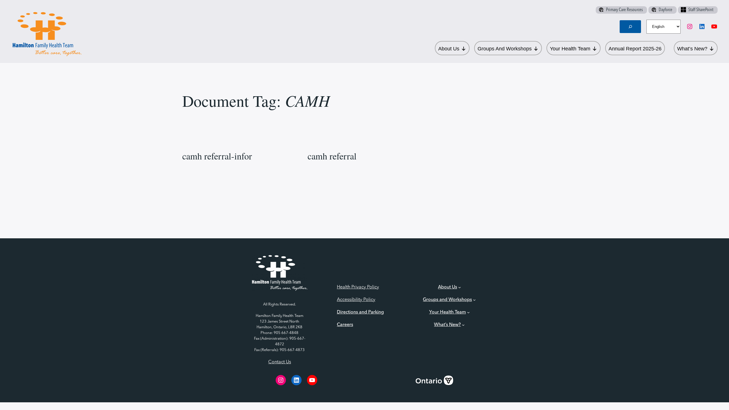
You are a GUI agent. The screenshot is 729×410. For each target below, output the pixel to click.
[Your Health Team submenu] (468, 312)
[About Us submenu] (459, 287)
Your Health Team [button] (570, 49)
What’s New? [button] (692, 49)
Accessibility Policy (356, 300)
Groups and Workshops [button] (505, 49)
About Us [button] (448, 49)
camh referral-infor (217, 156)
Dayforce (665, 10)
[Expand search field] (630, 26)
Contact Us (279, 362)
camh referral (332, 156)
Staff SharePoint (700, 10)
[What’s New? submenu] (463, 324)
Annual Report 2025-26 (635, 49)
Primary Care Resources (624, 10)
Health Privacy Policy (358, 287)
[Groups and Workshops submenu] (474, 299)
